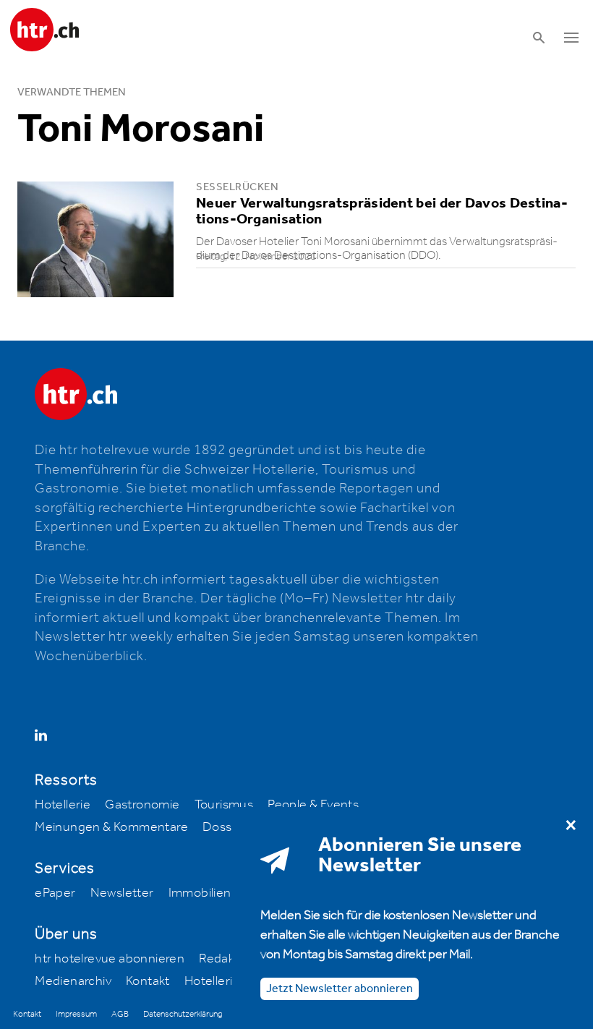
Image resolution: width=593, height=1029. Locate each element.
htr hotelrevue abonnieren (109, 959)
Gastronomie (142, 805)
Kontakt (148, 981)
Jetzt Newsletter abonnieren (339, 989)
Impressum (76, 1014)
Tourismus (224, 805)
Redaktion (228, 959)
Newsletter (122, 893)
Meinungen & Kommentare (111, 827)
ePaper (55, 893)
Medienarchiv (73, 981)
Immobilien (199, 893)
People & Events (313, 805)
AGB (120, 1014)
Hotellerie (62, 805)
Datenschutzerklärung (182, 1014)
